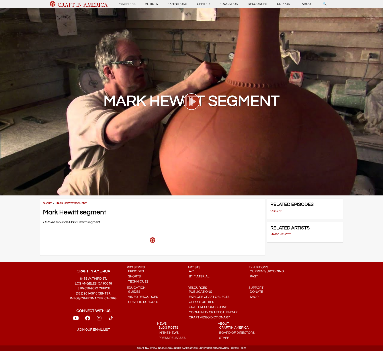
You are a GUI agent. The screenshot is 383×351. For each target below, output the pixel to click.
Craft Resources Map (207, 307)
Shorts (134, 276)
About (307, 4)
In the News (168, 332)
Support (284, 4)
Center (203, 4)
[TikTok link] (110, 319)
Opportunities (201, 302)
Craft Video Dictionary (209, 317)
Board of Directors (236, 332)
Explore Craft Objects (208, 296)
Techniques (138, 281)
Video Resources (142, 296)
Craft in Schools (142, 302)
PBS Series (126, 4)
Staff (223, 337)
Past (253, 276)
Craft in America (233, 327)
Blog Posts (167, 327)
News (162, 323)
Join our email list (93, 329)
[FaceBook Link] (87, 319)
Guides (133, 291)
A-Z (191, 271)
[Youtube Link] (76, 319)
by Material (198, 276)
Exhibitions (177, 4)
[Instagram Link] (99, 319)
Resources (257, 4)
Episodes (135, 271)
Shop (253, 296)
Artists (151, 4)
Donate (255, 291)
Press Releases (171, 337)
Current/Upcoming (266, 271)
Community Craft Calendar (213, 312)
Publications (200, 291)
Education (228, 4)
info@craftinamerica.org (93, 298)
